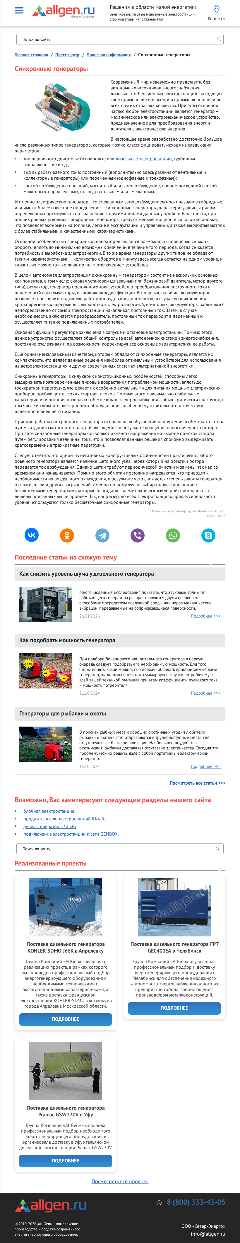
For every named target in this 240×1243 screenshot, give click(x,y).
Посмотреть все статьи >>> (197, 783)
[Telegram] (102, 535)
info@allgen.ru (208, 1233)
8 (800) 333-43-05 (196, 1202)
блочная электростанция (48, 811)
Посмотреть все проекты (120, 1181)
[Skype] (208, 535)
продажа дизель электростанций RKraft (63, 819)
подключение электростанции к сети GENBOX (70, 834)
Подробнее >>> (206, 616)
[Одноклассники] (67, 535)
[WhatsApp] (173, 535)
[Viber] (138, 535)
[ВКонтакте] (32, 535)
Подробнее (65, 1019)
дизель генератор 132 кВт (49, 826)
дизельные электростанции (144, 158)
